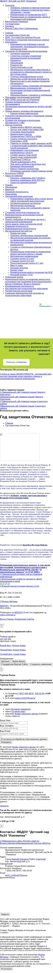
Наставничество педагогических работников (26, 288)
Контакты (9, 26)
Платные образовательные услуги (26, 77)
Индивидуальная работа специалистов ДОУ (31, 272)
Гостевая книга (12, 24)
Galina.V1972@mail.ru (24, 698)
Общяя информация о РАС (23, 162)
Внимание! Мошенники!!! (22, 166)
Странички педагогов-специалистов (22, 212)
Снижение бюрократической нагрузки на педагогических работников (24, 294)
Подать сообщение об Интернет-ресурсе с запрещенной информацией (25, 220)
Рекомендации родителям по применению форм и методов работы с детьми (30, 253)
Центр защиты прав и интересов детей (23, 224)
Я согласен (6, 969)
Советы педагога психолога (23, 139)
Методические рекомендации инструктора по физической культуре (30, 239)
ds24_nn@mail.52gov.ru (16, 875)
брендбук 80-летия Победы (34, 545)
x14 (1, 639)
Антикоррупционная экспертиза (25, 203)
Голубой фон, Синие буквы (13, 654)
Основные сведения (20, 53)
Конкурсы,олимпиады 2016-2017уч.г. (27, 180)
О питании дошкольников (22, 132)
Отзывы (9, 185)
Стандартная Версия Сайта (14, 664)
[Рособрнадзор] (26, 581)
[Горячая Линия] (1, 667)
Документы (15, 60)
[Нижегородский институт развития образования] (6, 584)
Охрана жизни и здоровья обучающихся (24, 111)
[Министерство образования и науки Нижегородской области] (9, 584)
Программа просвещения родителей (22, 97)
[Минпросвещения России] (1, 584)
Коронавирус (11, 42)
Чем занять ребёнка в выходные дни (28, 164)
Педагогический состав (21, 67)
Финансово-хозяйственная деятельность (29, 79)
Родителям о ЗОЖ (19, 141)
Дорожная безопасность (16, 192)
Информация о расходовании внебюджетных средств (24, 151)
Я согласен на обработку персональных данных (24, 739)
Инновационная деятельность (19, 286)
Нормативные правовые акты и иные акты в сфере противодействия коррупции (31, 200)
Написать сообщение (16, 362)
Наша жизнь (11, 194)
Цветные (5, 661)
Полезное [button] (10, 5)
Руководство (16, 65)
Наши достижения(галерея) (23, 182)
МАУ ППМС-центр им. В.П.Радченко (22, 100)
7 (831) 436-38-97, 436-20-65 (30, 693)
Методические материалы (22, 206)
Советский (41, 859)
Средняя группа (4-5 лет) (22, 259)
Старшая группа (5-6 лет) (22, 261)
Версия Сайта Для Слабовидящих (21, 28)
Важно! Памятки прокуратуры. (24, 169)
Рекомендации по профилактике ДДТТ (28, 15)
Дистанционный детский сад (18, 231)
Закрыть (5, 914)
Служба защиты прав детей (23, 155)
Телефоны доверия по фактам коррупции (30, 8)
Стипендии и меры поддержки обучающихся (31, 86)
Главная (9, 33)
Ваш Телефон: (7, 726)
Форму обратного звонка (26, 714)
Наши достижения (14, 176)
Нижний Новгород (20, 859)
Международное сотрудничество (26, 88)
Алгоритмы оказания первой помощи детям (31, 171)
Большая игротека (19, 268)
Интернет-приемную (20, 709)
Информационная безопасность (20, 229)
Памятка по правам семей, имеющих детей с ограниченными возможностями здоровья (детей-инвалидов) (31, 145)
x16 (5, 639)
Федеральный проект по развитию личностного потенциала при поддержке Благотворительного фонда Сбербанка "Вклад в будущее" (28, 281)
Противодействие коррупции (19, 196)
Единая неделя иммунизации (24, 113)
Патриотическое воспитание (18, 291)
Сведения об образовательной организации (26, 51)
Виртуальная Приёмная (16, 21)
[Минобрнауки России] (4, 584)
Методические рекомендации (24, 256)
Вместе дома (16, 265)
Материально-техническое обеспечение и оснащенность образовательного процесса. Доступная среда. (31, 72)
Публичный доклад (14, 277)
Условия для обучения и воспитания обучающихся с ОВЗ (22, 121)
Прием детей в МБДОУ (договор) (26, 127)
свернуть (4, 806)
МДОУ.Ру (4, 606)
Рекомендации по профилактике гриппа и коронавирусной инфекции (30, 18)
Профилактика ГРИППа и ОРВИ (25, 136)
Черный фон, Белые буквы (13, 650)
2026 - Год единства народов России (22, 37)
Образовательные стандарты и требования (31, 95)
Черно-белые (18, 661)
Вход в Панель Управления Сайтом (17, 619)
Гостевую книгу (18, 711)
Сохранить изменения (40, 664)
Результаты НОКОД (14, 173)
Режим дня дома (18, 233)
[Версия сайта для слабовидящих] (1, 624)
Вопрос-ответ (16, 270)
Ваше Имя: (5, 720)
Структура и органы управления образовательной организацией (25, 57)
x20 (9, 639)
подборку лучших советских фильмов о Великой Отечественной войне (23, 496)
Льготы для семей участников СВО (27, 130)
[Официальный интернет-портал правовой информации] (26, 577)
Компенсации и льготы (21, 134)
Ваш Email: (5, 731)
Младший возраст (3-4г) (21, 275)
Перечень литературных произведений (29, 235)
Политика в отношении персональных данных (27, 40)
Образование (16, 63)
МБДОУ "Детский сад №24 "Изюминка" (18, 1)
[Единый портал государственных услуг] (19, 586)
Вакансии (9, 189)
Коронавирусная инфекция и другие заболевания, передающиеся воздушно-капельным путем (29, 46)
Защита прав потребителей (23, 157)
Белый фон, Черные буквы (13, 645)
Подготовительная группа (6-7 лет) (26, 263)
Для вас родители (13, 125)
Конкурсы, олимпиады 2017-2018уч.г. (28, 178)
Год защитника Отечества (17, 35)
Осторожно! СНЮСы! (20, 159)
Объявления (11, 187)
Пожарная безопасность (17, 226)
